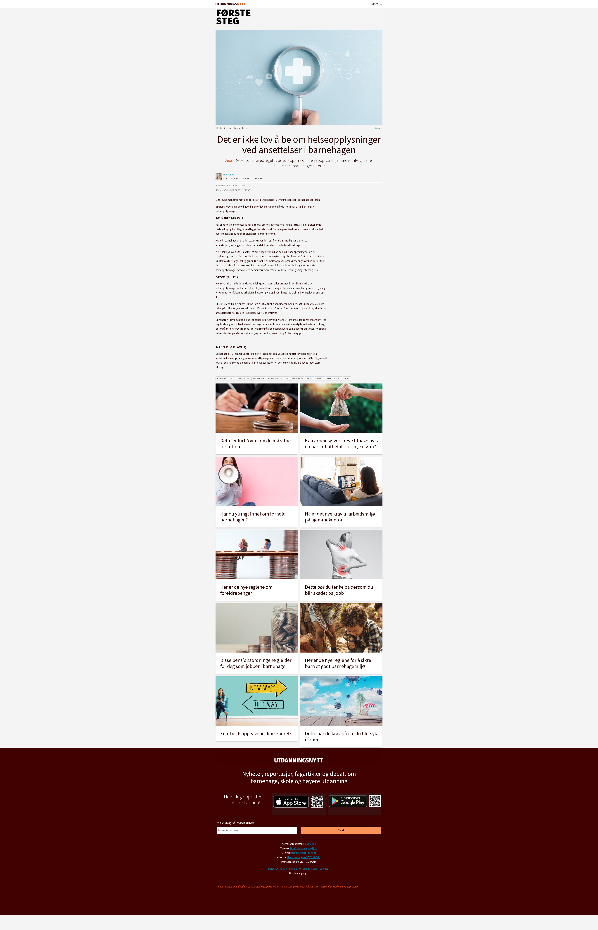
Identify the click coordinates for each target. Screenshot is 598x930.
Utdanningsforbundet (303, 852)
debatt (320, 378)
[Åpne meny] (381, 4)
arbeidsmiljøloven (278, 378)
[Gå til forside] (230, 4)
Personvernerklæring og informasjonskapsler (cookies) (298, 868)
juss (346, 378)
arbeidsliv (297, 378)
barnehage (258, 378)
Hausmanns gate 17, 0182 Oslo (303, 857)
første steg (334, 378)
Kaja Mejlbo (309, 844)
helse (310, 378)
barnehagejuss (225, 378)
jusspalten (243, 378)
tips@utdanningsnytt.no (303, 848)
